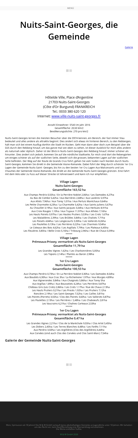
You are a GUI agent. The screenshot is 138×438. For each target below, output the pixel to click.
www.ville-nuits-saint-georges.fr (76, 116)
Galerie (129, 47)
